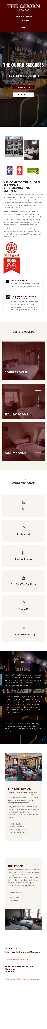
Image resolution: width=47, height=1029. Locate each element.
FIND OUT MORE (38, 361)
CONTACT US (23, 87)
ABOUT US (23, 95)
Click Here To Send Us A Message (22, 951)
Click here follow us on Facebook (22, 978)
